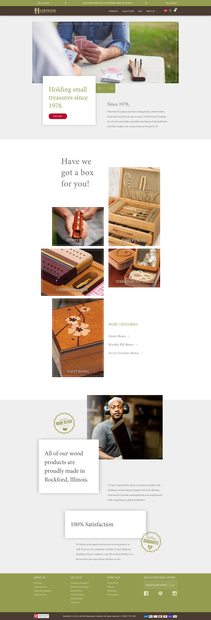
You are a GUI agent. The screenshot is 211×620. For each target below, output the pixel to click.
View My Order (77, 598)
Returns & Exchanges (80, 587)
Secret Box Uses (40, 587)
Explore (57, 116)
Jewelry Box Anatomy (42, 590)
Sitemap (110, 587)
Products (113, 11)
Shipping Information (80, 583)
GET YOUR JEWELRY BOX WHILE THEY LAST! (120, 3)
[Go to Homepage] (45, 10)
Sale (140, 11)
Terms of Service (77, 594)
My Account (171, 3)
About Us (150, 11)
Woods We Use (40, 594)
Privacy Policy (112, 583)
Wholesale (111, 590)
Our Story (38, 583)
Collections (128, 11)
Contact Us (75, 602)
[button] (65, 3)
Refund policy (76, 590)
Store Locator (112, 594)
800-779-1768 (43, 3)
